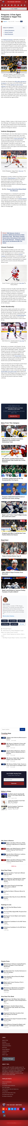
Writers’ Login (5, 1054)
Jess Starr (21, 283)
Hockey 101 (4, 1083)
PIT (21, 21)
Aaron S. (5, 21)
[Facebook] (15, 1109)
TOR (4, 737)
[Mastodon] (24, 1109)
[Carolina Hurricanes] (15, 5)
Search (22, 729)
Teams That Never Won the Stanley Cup (10, 1089)
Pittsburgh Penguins (8, 39)
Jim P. (7, 747)
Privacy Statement (6, 1049)
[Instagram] (18, 1109)
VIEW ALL (13, 866)
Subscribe (13, 783)
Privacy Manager (8, 1059)
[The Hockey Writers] (3, 2)
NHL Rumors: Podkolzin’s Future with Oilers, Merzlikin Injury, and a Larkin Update (16, 745)
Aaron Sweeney (6, 604)
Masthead (4, 1042)
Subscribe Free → (14, 416)
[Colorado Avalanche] (22, 5)
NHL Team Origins (6, 1087)
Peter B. (8, 740)
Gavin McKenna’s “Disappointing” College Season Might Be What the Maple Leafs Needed (15, 880)
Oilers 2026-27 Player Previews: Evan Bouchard (12, 573)
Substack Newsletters (6, 1045)
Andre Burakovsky (9, 34)
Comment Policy (5, 1051)
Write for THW (5, 1040)
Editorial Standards (6, 1043)
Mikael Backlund (12, 178)
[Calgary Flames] (12, 5)
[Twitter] (9, 1109)
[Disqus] (14, 662)
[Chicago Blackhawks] (18, 5)
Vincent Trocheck (9, 32)
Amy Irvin (21, 171)
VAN (4, 751)
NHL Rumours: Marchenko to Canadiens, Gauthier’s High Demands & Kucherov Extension (14, 989)
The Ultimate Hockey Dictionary (8, 1085)
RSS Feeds (4, 1047)
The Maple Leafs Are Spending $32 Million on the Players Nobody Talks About (16, 795)
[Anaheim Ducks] (2, 5)
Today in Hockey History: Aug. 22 (11, 556)
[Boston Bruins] (6, 5)
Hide (24, 27)
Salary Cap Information (7, 1081)
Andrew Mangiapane (9, 30)
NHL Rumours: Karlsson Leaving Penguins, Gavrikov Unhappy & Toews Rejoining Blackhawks (15, 965)
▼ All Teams (14, 8)
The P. (7, 755)
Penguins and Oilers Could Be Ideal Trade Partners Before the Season (14, 534)
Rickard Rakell (18, 355)
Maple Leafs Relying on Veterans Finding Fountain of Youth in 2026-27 (13, 591)
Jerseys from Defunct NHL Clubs (8, 1092)
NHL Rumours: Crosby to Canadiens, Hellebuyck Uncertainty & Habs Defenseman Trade (13, 234)
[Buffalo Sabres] (9, 5)
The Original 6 (5, 1090)
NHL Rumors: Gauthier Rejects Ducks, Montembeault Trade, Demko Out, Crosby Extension (14, 238)
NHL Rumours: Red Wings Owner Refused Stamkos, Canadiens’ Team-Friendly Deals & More (15, 1000)
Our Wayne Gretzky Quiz (7, 1096)
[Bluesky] (12, 1109)
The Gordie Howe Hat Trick (7, 1094)
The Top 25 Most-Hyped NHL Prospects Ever (15, 911)
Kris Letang (7, 632)
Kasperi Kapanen (23, 198)
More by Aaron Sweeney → (9, 616)
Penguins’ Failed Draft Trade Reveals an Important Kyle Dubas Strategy (13, 497)
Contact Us (4, 1052)
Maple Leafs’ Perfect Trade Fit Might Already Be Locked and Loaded (14, 515)
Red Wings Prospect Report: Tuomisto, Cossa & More (14, 637)
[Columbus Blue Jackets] (25, 5)
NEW (4, 860)
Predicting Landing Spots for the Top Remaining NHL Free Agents (14, 241)
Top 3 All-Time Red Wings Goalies (12, 907)
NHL (4, 743)
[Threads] (21, 1109)
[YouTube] (6, 1109)
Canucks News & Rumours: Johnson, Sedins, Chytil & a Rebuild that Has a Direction (15, 752)
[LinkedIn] (3, 1112)
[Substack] (3, 1109)
